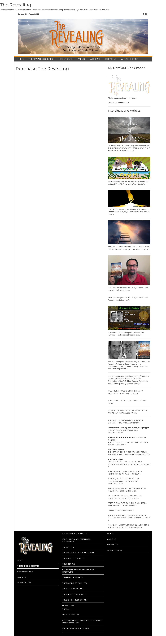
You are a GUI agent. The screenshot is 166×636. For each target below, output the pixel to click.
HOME (21, 59)
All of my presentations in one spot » (122, 98)
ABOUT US (95, 59)
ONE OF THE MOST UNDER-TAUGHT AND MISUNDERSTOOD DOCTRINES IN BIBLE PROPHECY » (129, 464)
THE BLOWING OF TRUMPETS (74, 583)
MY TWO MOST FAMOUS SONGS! (75, 628)
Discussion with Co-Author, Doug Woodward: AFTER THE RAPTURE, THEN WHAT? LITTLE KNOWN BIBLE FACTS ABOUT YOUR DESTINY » (129, 148)
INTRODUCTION (24, 583)
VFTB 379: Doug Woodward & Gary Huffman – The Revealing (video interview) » (128, 289)
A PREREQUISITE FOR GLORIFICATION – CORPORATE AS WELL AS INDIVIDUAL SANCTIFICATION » (124, 481)
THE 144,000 (67, 609)
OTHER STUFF (66, 59)
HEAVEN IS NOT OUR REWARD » (121, 510)
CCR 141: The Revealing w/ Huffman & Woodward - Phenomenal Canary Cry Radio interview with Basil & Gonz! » (128, 211)
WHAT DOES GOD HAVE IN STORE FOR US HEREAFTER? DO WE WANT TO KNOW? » (125, 472)
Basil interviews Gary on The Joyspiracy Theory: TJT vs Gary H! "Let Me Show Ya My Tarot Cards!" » (128, 182)
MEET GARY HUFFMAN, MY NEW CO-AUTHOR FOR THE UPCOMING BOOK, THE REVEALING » (128, 526)
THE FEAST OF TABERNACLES (74, 594)
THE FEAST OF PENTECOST (73, 577)
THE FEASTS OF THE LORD (73, 558)
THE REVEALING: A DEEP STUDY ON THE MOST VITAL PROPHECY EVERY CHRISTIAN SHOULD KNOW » (129, 517)
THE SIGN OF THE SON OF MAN (75, 600)
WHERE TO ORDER (129, 59)
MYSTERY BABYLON (70, 615)
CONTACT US (110, 59)
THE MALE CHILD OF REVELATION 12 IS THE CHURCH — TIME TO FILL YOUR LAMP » (126, 421)
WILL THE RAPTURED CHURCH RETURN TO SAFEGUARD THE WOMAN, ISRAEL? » (125, 392)
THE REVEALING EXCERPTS (41, 59)
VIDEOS (81, 59)
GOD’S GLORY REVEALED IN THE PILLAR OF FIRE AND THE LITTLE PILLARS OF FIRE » (127, 411)
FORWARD (21, 577)
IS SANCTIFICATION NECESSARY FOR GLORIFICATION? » (123, 431)
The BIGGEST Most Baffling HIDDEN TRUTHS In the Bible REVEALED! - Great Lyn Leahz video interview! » (128, 248)
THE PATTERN (68, 547)
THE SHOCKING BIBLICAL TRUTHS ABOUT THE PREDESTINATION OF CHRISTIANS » (127, 489)
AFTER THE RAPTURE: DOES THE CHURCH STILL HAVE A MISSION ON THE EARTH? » (127, 504)
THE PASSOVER (68, 564)
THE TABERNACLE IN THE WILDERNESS (78, 553)
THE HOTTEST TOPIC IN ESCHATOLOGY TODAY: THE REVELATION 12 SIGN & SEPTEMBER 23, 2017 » (129, 453)
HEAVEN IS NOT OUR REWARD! (74, 533)
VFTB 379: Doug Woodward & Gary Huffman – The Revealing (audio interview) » (128, 298)
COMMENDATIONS (25, 571)
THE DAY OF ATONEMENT (73, 589)
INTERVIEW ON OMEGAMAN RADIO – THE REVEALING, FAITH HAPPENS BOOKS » (125, 497)
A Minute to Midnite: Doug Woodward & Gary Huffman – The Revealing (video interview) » (126, 333)
